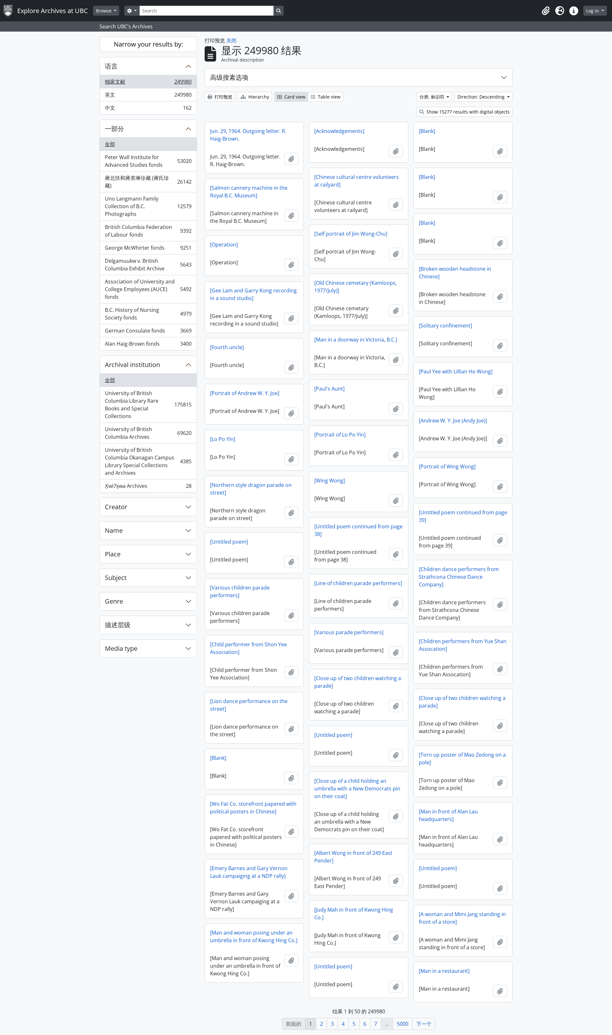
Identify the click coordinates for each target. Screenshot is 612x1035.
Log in (593, 11)
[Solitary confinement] (445, 325)
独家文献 (148, 83)
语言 (111, 66)
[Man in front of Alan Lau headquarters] (448, 815)
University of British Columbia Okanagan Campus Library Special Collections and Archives (148, 461)
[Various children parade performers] (240, 591)
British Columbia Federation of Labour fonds (148, 231)
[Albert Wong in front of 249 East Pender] (353, 856)
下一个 (424, 1023)
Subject (116, 577)
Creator (116, 507)
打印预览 (222, 97)
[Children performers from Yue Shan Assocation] (462, 645)
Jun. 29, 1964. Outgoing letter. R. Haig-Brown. (248, 135)
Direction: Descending (481, 97)
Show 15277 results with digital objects (467, 112)
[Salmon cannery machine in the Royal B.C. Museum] (249, 191)
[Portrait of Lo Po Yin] (340, 434)
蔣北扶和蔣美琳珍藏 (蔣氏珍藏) (148, 181)
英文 (148, 96)
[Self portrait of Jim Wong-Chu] (350, 233)
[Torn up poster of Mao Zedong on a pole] (462, 758)
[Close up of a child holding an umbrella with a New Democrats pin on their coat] (357, 788)
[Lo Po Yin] (222, 439)
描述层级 (117, 624)
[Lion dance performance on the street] (249, 705)
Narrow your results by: (148, 44)
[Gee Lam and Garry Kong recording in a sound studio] (253, 294)
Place (112, 554)
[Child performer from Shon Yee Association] (248, 648)
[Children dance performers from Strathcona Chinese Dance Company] (459, 577)
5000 (402, 1023)
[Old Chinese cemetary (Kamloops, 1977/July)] (355, 286)
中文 (148, 109)
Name (114, 530)
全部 (110, 144)
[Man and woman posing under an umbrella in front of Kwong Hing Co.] (253, 936)
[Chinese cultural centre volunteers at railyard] (356, 180)
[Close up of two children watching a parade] (357, 682)
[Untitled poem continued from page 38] (358, 530)
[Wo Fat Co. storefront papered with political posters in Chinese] (253, 807)
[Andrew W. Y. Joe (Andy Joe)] (453, 420)
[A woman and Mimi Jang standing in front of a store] (462, 918)
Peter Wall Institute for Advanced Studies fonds (148, 161)
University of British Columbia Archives (148, 433)
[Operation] (224, 244)
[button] (546, 11)
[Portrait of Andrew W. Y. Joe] (244, 393)
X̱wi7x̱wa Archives (148, 487)
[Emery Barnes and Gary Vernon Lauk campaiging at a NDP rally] (249, 872)
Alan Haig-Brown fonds (148, 345)
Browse (104, 11)
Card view (294, 97)
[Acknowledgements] (339, 131)
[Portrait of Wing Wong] (447, 466)
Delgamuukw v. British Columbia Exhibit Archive (148, 264)
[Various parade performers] (348, 632)
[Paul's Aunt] (329, 388)
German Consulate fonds (148, 332)
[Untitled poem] (229, 541)
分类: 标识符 (432, 97)
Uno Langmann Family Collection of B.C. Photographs (148, 206)
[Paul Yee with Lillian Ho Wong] (455, 371)
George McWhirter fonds (148, 249)
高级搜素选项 (229, 77)
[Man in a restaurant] (444, 970)
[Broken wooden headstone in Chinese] (455, 272)
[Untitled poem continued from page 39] (463, 516)
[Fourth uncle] (227, 347)
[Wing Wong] (329, 480)
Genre (114, 601)
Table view (328, 97)
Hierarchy (258, 97)
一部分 (114, 128)
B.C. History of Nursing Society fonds (148, 313)
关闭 (231, 40)
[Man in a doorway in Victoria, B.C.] (355, 339)
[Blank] (427, 131)
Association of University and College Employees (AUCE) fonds (148, 289)
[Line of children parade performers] (358, 583)
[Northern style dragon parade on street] (251, 488)
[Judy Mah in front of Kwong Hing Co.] (353, 913)
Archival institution (132, 364)
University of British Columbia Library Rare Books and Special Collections (148, 405)
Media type (121, 648)
